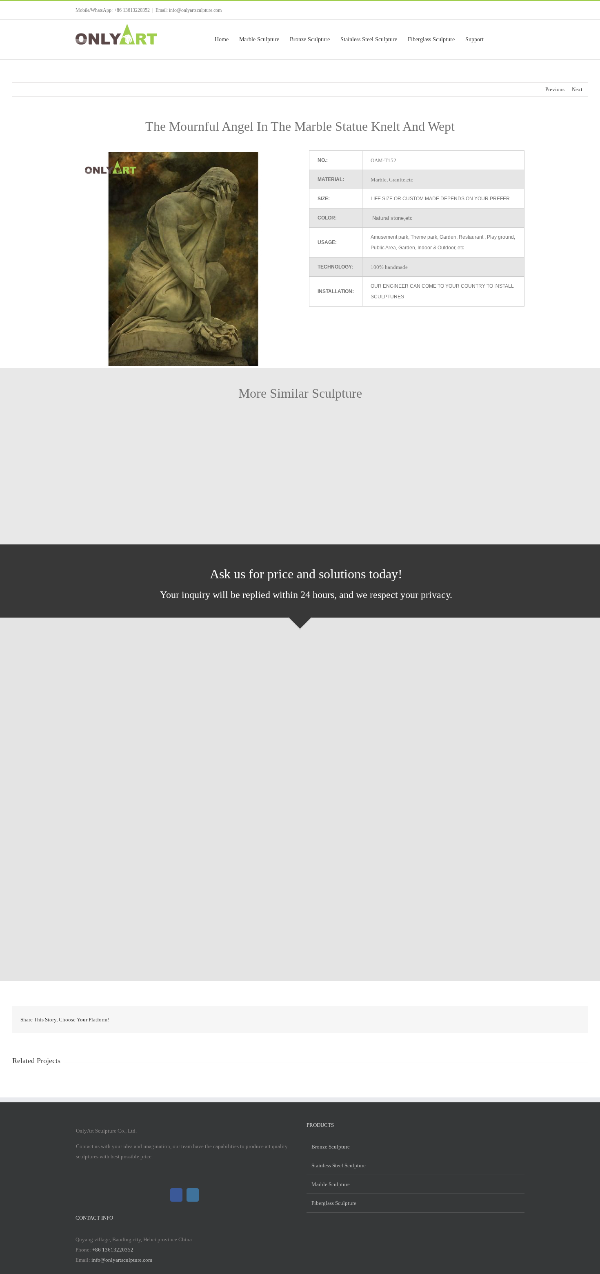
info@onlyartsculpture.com (121, 1260)
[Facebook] (176, 1195)
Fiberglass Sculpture (333, 1203)
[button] (511, 39)
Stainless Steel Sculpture (338, 1165)
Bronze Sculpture (330, 1147)
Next (577, 89)
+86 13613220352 (112, 1250)
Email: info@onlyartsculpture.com (189, 10)
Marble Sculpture (330, 1184)
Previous (554, 89)
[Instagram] (193, 1195)
